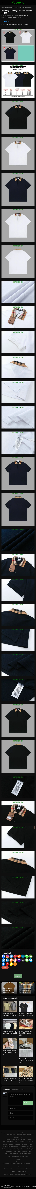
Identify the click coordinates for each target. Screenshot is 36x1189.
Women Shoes (24, 1156)
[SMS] (27, 960)
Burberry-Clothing (12, 17)
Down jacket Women (19, 1142)
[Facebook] (3, 956)
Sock (19, 1151)
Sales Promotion (25, 1163)
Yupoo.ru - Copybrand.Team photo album (20, 7)
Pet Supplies (30, 1149)
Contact (19, 1171)
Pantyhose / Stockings (14, 1149)
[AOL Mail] (23, 960)
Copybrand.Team (23, 15)
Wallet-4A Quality (21, 1134)
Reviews (13, 1171)
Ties (29, 1151)
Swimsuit (24, 1151)
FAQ (33, 1161)
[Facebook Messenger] (3, 964)
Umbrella (15, 1153)
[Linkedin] (7, 960)
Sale (16, 1161)
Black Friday (16, 1163)
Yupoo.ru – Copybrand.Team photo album (19, 1174)
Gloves (11, 1144)
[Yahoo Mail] (19, 960)
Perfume (23, 1149)
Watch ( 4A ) (30, 1134)
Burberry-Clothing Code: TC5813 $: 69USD (26, 1015)
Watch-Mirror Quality (13, 1156)
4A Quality (20, 1133)
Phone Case (9, 1151)
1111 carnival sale (7, 1163)
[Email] (30, 956)
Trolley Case (8, 1153)
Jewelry (31, 1144)
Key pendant (6, 1146)
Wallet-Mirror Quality (25, 1153)
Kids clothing (14, 1146)
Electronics (30, 1142)
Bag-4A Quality (11, 1134)
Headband (17, 1144)
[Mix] (11, 960)
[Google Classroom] (7, 964)
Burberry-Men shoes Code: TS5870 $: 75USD (10, 1052)
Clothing (29, 1139)
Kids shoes (23, 1146)
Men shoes (30, 1146)
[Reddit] (19, 956)
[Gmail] (15, 960)
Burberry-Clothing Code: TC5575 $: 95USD (10, 1079)
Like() (18, 976)
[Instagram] (7, 956)
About (24, 1171)
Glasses (5, 1144)
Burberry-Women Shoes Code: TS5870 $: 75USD (26, 1061)
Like (18, 1166)
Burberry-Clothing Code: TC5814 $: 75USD (10, 1032)
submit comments (28, 1103)
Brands (18, 1159)
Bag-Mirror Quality (10, 1139)
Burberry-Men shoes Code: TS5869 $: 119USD (25, 1033)
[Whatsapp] (27, 956)
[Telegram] (3, 960)
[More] (15, 964)
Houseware (24, 1144)
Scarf (15, 1151)
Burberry (5, 967)
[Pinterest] (15, 956)
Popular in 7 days (7, 1168)
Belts (17, 1139)
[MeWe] (23, 956)
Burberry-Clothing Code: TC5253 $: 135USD (25, 1080)
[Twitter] (11, 956)
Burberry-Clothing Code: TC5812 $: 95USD (10, 1015)
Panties (4, 1149)
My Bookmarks (29, 1168)
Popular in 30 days (19, 1168)
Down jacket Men (8, 1142)
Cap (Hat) (22, 1139)
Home (3, 1133)
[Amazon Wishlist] (11, 964)
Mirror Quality (18, 1137)
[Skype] (30, 960)
